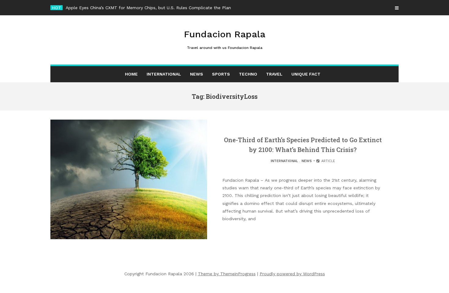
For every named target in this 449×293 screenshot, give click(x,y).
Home (131, 74)
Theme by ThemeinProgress (227, 273)
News (196, 74)
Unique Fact (305, 74)
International (164, 74)
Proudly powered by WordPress (292, 273)
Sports (221, 74)
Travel (274, 74)
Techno (248, 74)
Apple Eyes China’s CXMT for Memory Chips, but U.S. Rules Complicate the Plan (148, 7)
